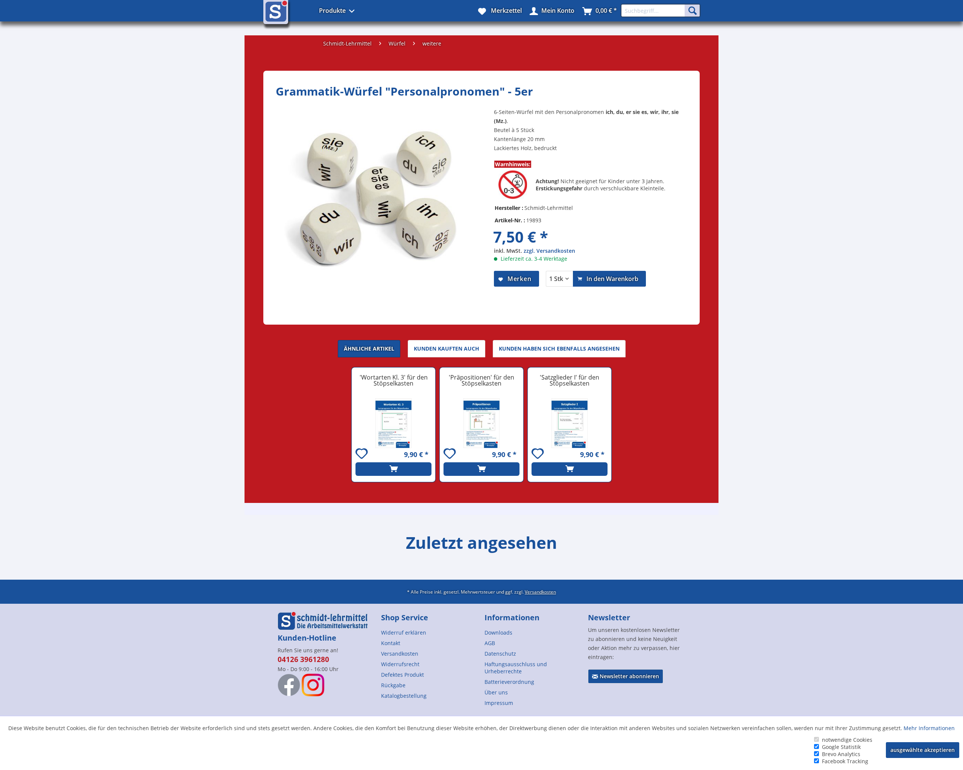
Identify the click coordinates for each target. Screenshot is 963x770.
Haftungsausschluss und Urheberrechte (516, 668)
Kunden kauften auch (446, 348)
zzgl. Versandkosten (549, 250)
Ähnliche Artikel (369, 348)
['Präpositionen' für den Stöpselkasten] (481, 423)
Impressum (499, 702)
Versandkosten (540, 592)
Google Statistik (841, 746)
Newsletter (609, 617)
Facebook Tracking (845, 761)
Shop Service (404, 617)
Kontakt (390, 643)
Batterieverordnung (509, 681)
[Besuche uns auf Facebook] (289, 685)
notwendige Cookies (847, 739)
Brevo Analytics (841, 754)
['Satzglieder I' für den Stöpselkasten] (570, 423)
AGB (490, 643)
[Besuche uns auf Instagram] (313, 685)
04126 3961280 (303, 659)
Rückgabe (393, 685)
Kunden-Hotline (307, 638)
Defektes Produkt (402, 674)
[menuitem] (429, 632)
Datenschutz (500, 653)
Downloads (498, 632)
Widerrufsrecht (400, 664)
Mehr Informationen (929, 728)
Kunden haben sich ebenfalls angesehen (559, 348)
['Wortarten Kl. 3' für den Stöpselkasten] (393, 423)
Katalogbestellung (404, 695)
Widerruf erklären (403, 632)
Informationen (512, 617)
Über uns (496, 692)
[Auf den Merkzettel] (362, 454)
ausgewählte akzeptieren (922, 749)
